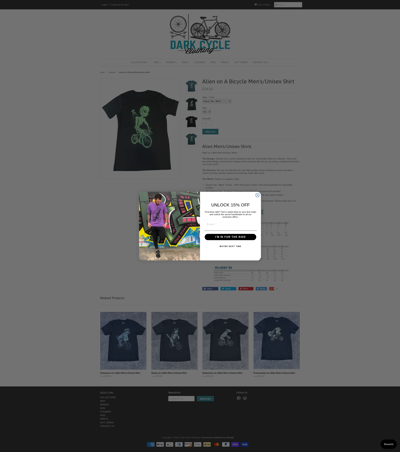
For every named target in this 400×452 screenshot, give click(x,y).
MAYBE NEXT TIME (230, 246)
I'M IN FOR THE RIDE (230, 237)
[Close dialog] (257, 195)
